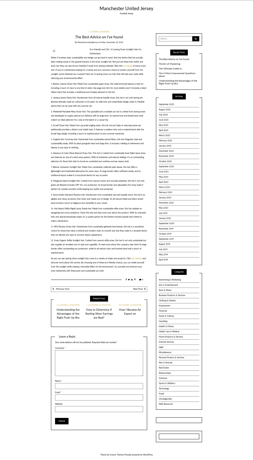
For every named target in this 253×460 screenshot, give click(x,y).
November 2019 (166, 229)
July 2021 (163, 213)
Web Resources (166, 404)
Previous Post (62, 289)
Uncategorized (165, 399)
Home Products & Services (171, 337)
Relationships (165, 373)
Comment (60, 348)
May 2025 (163, 125)
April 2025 (163, 130)
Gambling (163, 321)
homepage (127, 66)
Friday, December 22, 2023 (112, 42)
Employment (164, 306)
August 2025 (165, 110)
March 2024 (164, 187)
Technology (164, 389)
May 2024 (163, 177)
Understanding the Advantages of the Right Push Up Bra (68, 313)
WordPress (148, 455)
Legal (161, 347)
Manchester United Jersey (126, 8)
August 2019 (164, 244)
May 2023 (163, 208)
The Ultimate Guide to (170, 68)
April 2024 (163, 182)
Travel (161, 394)
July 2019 (163, 249)
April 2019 (163, 260)
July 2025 (163, 115)
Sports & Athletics (167, 383)
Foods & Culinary (166, 316)
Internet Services (166, 342)
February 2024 (165, 192)
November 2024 (166, 156)
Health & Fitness (166, 326)
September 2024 (166, 167)
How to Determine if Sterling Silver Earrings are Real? (99, 313)
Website (58, 404)
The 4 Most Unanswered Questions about (177, 74)
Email (58, 392)
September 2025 (166, 104)
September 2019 (166, 239)
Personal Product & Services (171, 358)
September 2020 (166, 224)
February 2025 (165, 141)
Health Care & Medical (169, 332)
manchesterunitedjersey (87, 42)
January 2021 (165, 218)
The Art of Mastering (169, 64)
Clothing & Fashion (99, 32)
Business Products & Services (172, 295)
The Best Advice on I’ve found (174, 59)
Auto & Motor (165, 290)
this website (136, 259)
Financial (163, 311)
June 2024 (164, 172)
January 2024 (165, 198)
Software (163, 378)
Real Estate (164, 368)
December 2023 (166, 203)
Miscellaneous (165, 352)
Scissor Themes (117, 455)
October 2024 (165, 161)
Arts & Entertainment (168, 285)
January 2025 (165, 146)
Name (58, 381)
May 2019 (163, 255)
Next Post (138, 289)
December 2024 (166, 151)
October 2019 (165, 234)
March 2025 (164, 136)
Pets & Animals (165, 363)
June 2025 (164, 120)
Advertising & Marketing (170, 280)
